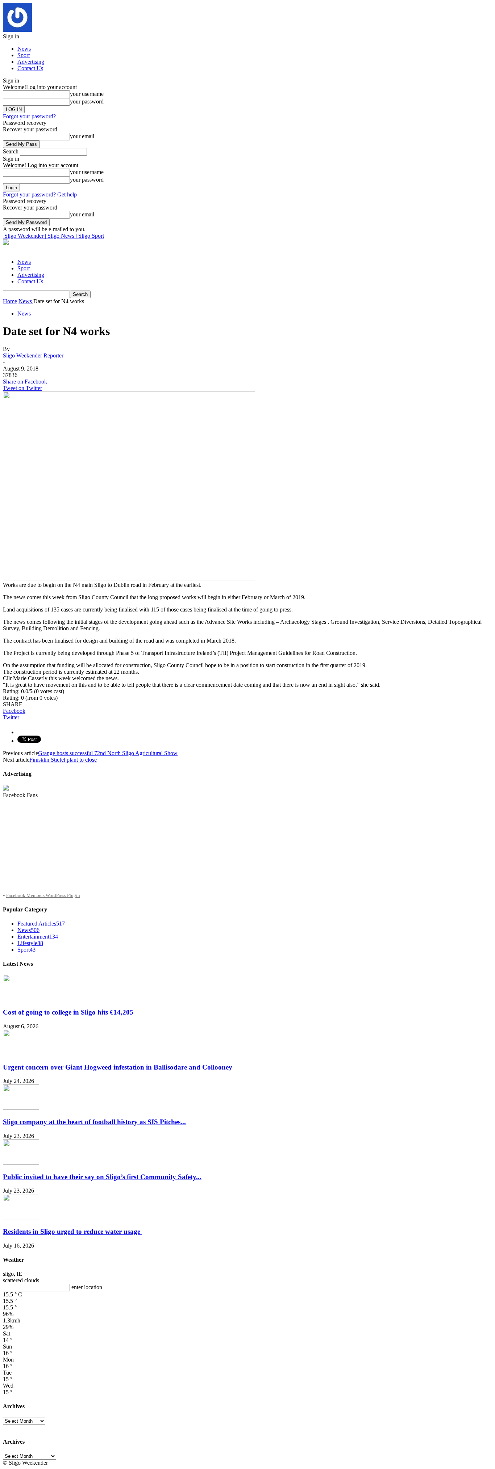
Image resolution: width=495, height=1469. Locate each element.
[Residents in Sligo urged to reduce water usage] (21, 1217)
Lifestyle (30, 943)
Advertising (30, 62)
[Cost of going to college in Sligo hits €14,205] (21, 998)
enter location (86, 1287)
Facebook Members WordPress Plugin (43, 895)
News (24, 49)
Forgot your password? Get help (40, 194)
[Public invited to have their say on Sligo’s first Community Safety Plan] (21, 1163)
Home (10, 301)
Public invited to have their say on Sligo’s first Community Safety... (102, 1177)
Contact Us (30, 68)
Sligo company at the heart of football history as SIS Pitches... (94, 1122)
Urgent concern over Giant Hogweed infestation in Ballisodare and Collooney (117, 1067)
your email (82, 136)
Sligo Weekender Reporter (33, 355)
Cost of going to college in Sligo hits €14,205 (68, 1012)
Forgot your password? (29, 116)
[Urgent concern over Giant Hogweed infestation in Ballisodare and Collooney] (21, 1053)
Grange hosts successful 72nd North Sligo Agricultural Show (108, 753)
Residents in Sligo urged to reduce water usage (72, 1231)
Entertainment (37, 937)
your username (87, 94)
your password (87, 101)
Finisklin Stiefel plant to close (63, 760)
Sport (23, 55)
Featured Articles (41, 923)
